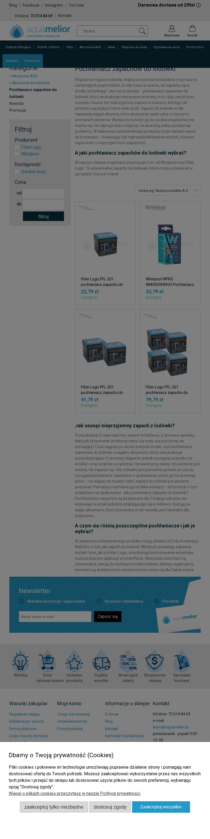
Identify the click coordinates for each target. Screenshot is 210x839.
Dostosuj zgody (110, 807)
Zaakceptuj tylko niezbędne (53, 807)
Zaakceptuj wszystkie (161, 807)
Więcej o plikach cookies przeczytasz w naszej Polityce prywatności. (75, 793)
